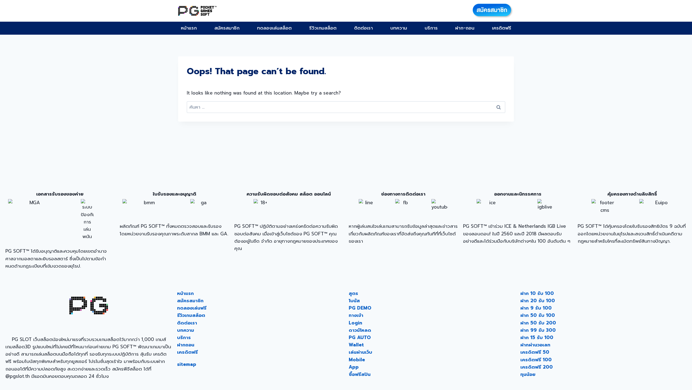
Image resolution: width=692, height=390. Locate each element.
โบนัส (354, 300)
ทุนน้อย (527, 374)
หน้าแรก (189, 27)
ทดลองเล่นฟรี (192, 307)
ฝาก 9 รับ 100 (536, 307)
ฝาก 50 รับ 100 (537, 315)
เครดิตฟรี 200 (536, 366)
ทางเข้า (356, 315)
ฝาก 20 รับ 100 (537, 300)
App (354, 366)
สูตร (353, 293)
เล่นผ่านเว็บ (360, 352)
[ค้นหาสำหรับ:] (346, 106)
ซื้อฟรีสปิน (360, 374)
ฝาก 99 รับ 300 (538, 330)
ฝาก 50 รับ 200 (538, 322)
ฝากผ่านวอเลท (535, 344)
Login (355, 322)
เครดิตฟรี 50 (534, 352)
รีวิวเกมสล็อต (323, 27)
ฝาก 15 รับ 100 (536, 337)
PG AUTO (360, 337)
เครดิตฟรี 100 (536, 359)
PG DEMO (360, 307)
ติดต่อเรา (363, 27)
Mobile (357, 359)
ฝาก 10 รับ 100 (537, 293)
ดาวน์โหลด (360, 330)
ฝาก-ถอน (464, 27)
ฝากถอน (185, 344)
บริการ (431, 27)
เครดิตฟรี (501, 27)
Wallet (356, 344)
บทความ (398, 27)
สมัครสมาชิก (226, 27)
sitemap (186, 364)
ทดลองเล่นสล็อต (274, 27)
